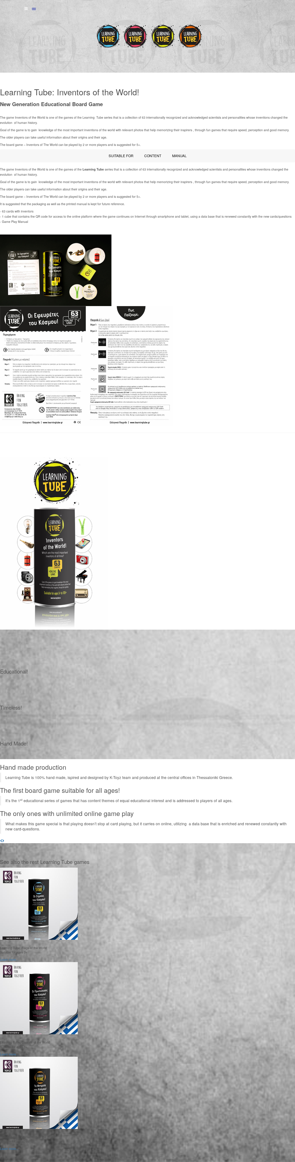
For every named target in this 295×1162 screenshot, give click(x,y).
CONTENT (152, 155)
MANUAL (179, 155)
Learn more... (9, 959)
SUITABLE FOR (121, 155)
